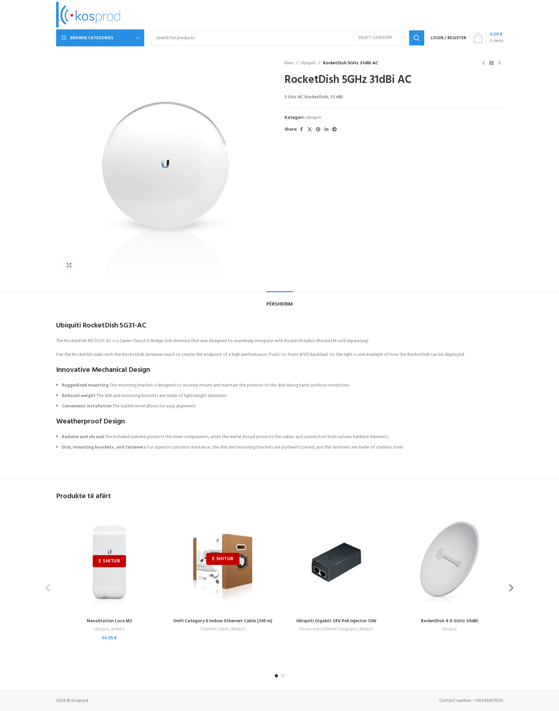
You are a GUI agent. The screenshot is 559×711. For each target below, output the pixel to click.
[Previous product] (484, 63)
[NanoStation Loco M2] (109, 561)
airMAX (118, 629)
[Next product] (499, 63)
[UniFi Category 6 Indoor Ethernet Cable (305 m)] (222, 561)
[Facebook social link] (301, 129)
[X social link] (309, 129)
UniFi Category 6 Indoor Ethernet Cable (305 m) (222, 621)
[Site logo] (88, 15)
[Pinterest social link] (318, 129)
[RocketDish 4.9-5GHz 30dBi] (449, 561)
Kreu (289, 63)
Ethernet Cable (214, 629)
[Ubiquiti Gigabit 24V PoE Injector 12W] (336, 561)
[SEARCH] (416, 37)
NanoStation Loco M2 (109, 621)
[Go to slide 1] (276, 675)
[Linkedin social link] (326, 129)
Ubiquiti (308, 63)
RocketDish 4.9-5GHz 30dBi (449, 621)
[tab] (279, 301)
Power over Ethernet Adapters (328, 629)
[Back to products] (491, 63)
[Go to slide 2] (283, 675)
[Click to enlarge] (69, 265)
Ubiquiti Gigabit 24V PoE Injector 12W (336, 621)
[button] (48, 588)
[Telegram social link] (334, 129)
